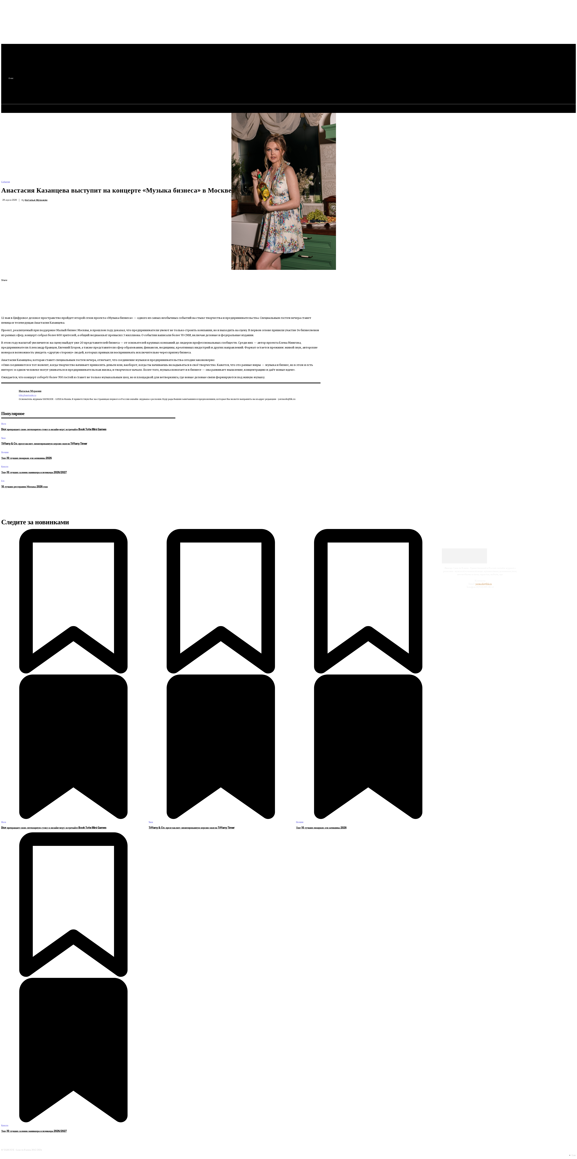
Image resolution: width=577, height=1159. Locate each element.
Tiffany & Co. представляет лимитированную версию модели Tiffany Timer (44, 443)
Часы (3, 438)
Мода (3, 423)
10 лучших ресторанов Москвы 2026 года (24, 486)
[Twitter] (6, 295)
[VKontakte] (24, 404)
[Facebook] (6, 288)
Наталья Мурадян (36, 200)
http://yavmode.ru (27, 395)
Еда (2, 480)
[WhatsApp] (6, 309)
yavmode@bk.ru (483, 583)
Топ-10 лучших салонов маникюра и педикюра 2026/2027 (34, 472)
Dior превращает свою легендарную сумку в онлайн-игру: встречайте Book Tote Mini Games (53, 429)
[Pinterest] (6, 302)
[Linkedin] (20, 404)
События (5, 182)
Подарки (5, 452)
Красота (4, 466)
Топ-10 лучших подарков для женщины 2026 (26, 458)
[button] (56, 93)
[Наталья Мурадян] (8, 397)
